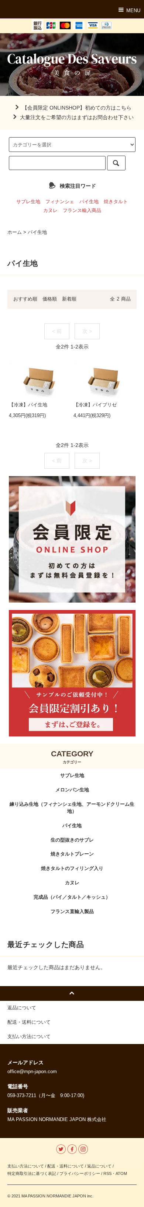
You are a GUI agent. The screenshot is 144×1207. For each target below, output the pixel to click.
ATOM (121, 1173)
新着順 (69, 299)
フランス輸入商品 (82, 210)
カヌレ (50, 210)
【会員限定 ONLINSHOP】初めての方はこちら (76, 108)
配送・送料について (65, 1166)
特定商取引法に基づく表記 (31, 1173)
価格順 (49, 299)
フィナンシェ (59, 201)
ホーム (14, 232)
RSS (107, 1173)
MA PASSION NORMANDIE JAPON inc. (56, 1196)
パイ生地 (89, 201)
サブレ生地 (28, 201)
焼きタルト (116, 201)
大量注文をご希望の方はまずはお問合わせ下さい (77, 117)
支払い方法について (25, 1166)
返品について (99, 1166)
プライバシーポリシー (79, 1173)
